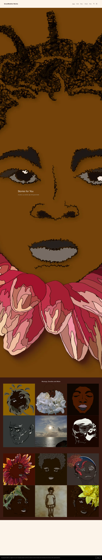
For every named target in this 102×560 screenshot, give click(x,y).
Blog (81, 3)
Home (73, 3)
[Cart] (97, 3)
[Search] (93, 3)
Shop (90, 3)
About (77, 3)
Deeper (86, 3)
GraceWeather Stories (11, 4)
